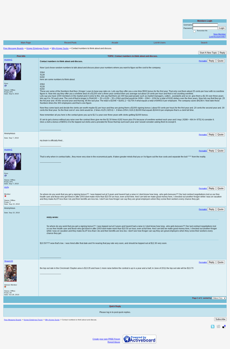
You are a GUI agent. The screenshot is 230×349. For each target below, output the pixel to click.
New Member (219, 34)
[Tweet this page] (212, 326)
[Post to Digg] (218, 326)
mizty (6, 187)
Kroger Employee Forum (37, 48)
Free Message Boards (13, 48)
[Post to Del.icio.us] (224, 326)
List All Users (160, 42)
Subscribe (220, 319)
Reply (222, 52)
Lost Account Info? (217, 36)
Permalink (203, 61)
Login (221, 28)
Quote (220, 61)
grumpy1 (8, 60)
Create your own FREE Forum (106, 339)
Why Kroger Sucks (60, 48)
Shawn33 (8, 261)
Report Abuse (114, 342)
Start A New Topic (208, 52)
